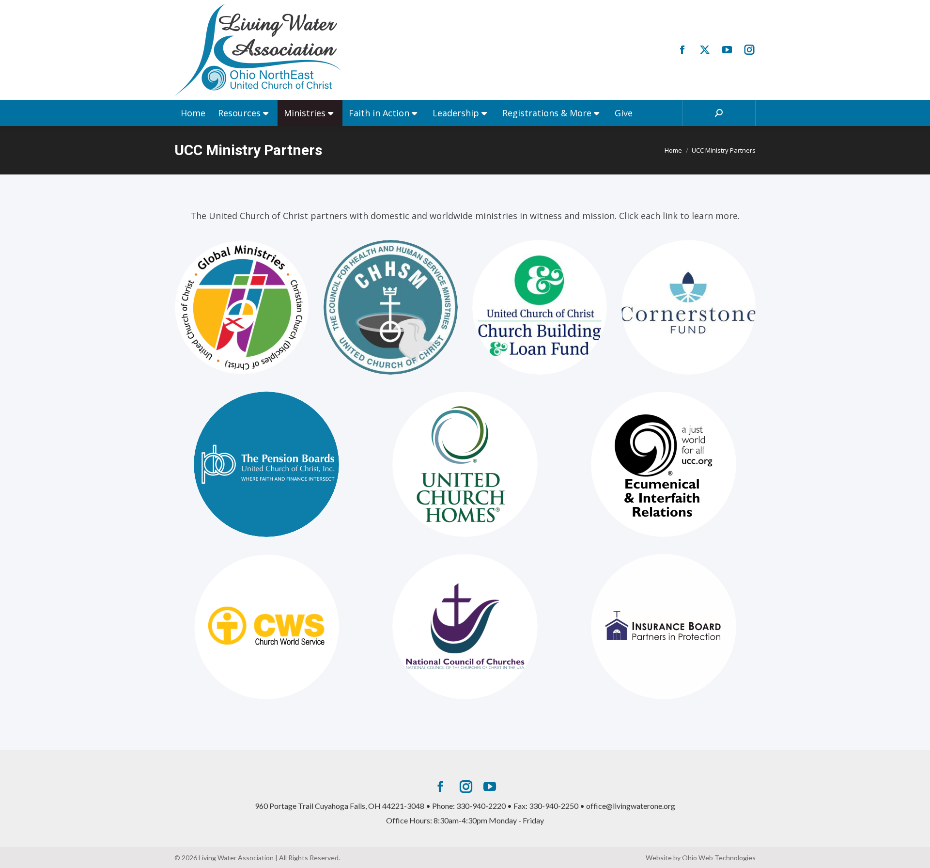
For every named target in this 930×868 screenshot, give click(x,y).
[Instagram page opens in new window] (749, 50)
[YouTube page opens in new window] (727, 50)
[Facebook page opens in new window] (682, 50)
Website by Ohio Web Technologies (701, 857)
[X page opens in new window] (704, 50)
